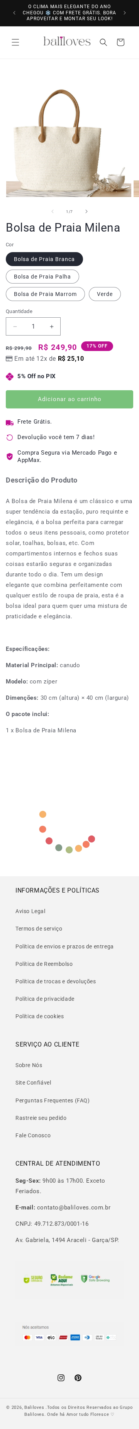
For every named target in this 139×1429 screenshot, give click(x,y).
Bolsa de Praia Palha (42, 276)
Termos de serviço (38, 929)
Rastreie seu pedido (40, 1118)
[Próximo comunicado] (124, 12)
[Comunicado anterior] (14, 12)
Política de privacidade (45, 999)
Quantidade (19, 311)
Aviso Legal (30, 911)
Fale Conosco (33, 1135)
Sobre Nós (28, 1065)
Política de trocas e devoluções (55, 981)
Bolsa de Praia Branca (44, 259)
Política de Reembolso (44, 964)
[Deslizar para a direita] (86, 211)
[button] (15, 42)
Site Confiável (33, 1083)
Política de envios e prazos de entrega (64, 946)
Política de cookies (39, 1016)
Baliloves (35, 1407)
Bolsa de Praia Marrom (45, 294)
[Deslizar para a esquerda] (52, 211)
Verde (105, 294)
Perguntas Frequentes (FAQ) (52, 1100)
